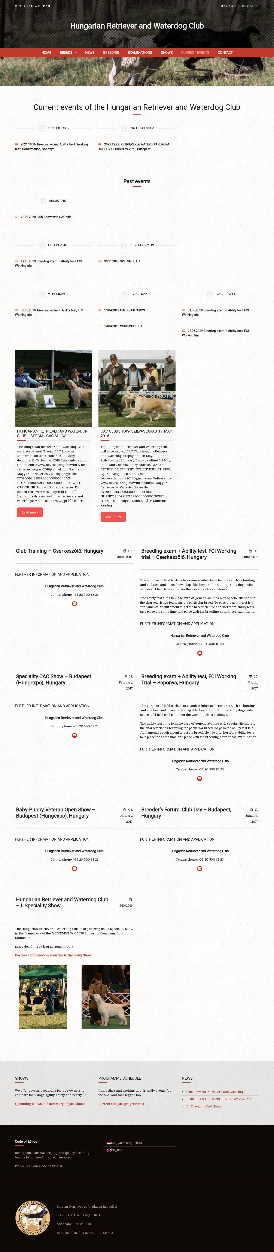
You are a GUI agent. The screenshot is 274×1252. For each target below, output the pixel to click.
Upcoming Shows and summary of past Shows (50, 1104)
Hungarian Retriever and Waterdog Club (137, 25)
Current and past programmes (121, 1104)
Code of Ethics (50, 1166)
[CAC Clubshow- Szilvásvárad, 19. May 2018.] (137, 388)
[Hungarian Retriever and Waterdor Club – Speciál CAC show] (53, 388)
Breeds (66, 53)
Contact (225, 53)
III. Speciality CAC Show (203, 1106)
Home (46, 53)
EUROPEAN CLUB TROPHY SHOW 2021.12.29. (220, 1099)
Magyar (228, 6)
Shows (167, 53)
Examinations (140, 53)
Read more (30, 512)
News (90, 53)
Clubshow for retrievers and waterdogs (216, 1092)
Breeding (111, 53)
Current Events (195, 53)
